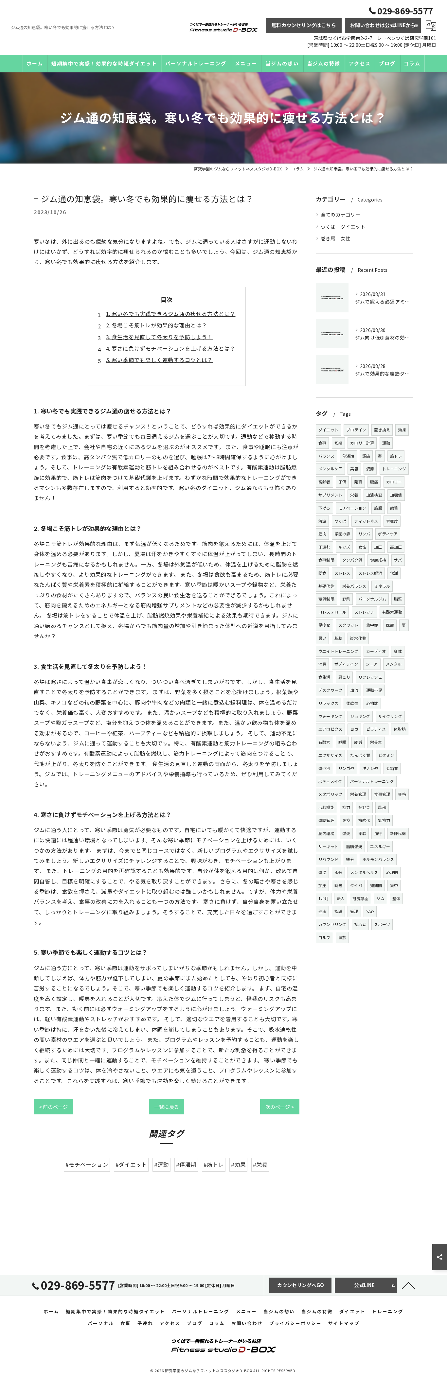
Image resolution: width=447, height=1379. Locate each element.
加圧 (322, 885)
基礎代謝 (326, 586)
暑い (322, 638)
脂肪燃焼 (354, 846)
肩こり (344, 677)
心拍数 (372, 703)
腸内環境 (326, 833)
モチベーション (352, 508)
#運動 (161, 1164)
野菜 (346, 599)
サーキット (328, 846)
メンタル (394, 664)
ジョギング (360, 716)
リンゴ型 (346, 768)
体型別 (324, 768)
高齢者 (324, 481)
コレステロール (332, 612)
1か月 (323, 898)
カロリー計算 (362, 442)
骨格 (402, 794)
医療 (390, 625)
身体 (398, 651)
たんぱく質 (360, 755)
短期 (338, 442)
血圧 (378, 547)
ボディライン (346, 664)
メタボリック (330, 794)
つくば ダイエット (343, 226)
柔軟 (362, 833)
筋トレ (396, 456)
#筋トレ (214, 1164)
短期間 (376, 885)
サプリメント (330, 494)
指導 (338, 911)
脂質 (398, 599)
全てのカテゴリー (341, 214)
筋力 (346, 807)
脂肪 (338, 638)
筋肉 (322, 533)
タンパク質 (352, 560)
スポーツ (382, 924)
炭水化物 (358, 638)
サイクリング (390, 716)
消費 (322, 664)
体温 (322, 872)
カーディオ (376, 651)
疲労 (358, 742)
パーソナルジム (372, 599)
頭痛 (366, 456)
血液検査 (374, 494)
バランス (326, 456)
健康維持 (378, 560)
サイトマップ (344, 1323)
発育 (358, 481)
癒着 (394, 508)
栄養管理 (358, 794)
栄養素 (376, 742)
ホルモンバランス (378, 859)
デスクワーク (330, 690)
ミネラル (382, 586)
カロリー (394, 481)
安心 (370, 911)
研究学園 (360, 898)
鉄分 (350, 859)
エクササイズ (330, 755)
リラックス (328, 703)
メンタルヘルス (364, 872)
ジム (380, 898)
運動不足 (374, 690)
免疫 (346, 820)
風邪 (382, 807)
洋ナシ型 (370, 768)
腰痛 (374, 481)
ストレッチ (364, 612)
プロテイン (356, 429)
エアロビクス (330, 729)
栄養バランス (354, 586)
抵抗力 (384, 820)
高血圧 (396, 547)
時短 (338, 885)
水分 (338, 872)
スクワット (348, 625)
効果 (402, 429)
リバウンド (328, 859)
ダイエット (328, 429)
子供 (342, 481)
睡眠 (342, 742)
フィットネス (366, 521)
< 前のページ (53, 1106)
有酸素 (324, 742)
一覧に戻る (166, 1106)
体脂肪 (400, 729)
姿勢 (370, 468)
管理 (354, 911)
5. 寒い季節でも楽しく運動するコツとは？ (159, 360)
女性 (362, 547)
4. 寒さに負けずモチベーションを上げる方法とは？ (171, 348)
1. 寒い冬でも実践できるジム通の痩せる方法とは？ (171, 314)
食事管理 (382, 794)
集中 (394, 885)
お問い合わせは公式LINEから (383, 25)
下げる (324, 508)
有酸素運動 (392, 612)
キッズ (344, 547)
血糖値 (396, 494)
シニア (372, 664)
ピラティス (376, 729)
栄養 (354, 494)
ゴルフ (324, 937)
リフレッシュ (370, 677)
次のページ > (279, 1106)
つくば (340, 521)
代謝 (394, 573)
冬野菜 (364, 807)
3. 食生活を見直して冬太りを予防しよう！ (159, 337)
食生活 (324, 677)
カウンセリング (332, 924)
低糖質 (392, 768)
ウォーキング (330, 716)
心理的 (392, 872)
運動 (386, 442)
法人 (341, 898)
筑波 (322, 521)
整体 (396, 898)
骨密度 (392, 521)
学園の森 (342, 533)
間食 (322, 573)
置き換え (382, 429)
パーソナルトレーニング (372, 781)
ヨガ (354, 729)
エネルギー (380, 846)
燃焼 (346, 833)
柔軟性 (352, 703)
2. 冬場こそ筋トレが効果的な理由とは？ (156, 325)
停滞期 (348, 456)
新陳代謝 (398, 833)
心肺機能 (326, 807)
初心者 (360, 924)
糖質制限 (326, 599)
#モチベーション (86, 1164)
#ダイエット (131, 1164)
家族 (342, 937)
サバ (398, 560)
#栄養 (260, 1164)
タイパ (356, 885)
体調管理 (326, 820)
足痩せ (324, 625)
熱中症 (372, 625)
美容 (354, 468)
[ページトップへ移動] (408, 1285)
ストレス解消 (370, 573)
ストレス (342, 573)
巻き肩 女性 (335, 238)
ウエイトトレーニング (338, 651)
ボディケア (388, 533)
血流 (354, 690)
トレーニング (394, 468)
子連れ (324, 547)
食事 (322, 442)
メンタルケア (330, 468)
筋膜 (378, 508)
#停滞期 (186, 1164)
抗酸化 (364, 820)
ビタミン (386, 755)
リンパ (364, 533)
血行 (378, 833)
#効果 (238, 1164)
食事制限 (326, 560)
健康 (322, 911)
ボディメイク (330, 781)
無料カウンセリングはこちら (303, 25)
